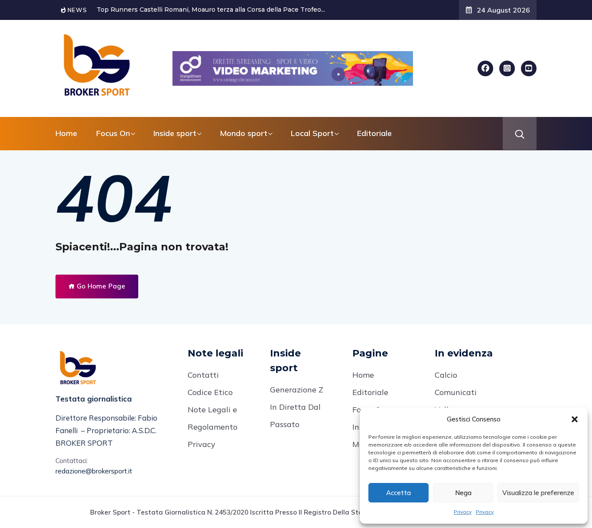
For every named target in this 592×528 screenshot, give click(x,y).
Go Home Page (100, 286)
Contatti (203, 375)
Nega (463, 493)
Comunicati (456, 392)
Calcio (446, 375)
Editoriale (374, 133)
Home (66, 133)
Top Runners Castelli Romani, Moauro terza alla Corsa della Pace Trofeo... (211, 9)
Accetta (398, 493)
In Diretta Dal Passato (295, 415)
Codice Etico (210, 392)
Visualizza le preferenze (538, 493)
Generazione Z (296, 390)
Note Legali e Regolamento (212, 418)
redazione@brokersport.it (93, 471)
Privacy (463, 512)
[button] (574, 419)
